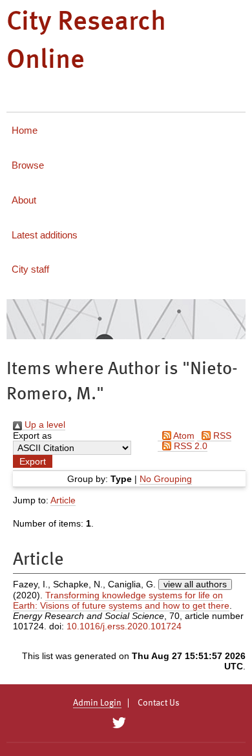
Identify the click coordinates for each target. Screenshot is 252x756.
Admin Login (97, 703)
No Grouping (166, 479)
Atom (182, 435)
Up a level (43, 424)
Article (63, 500)
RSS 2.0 (189, 446)
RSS (221, 435)
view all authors (195, 584)
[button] (32, 461)
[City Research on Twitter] (119, 723)
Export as (32, 435)
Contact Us (159, 703)
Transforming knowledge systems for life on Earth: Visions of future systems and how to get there (121, 600)
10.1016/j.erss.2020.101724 (124, 626)
